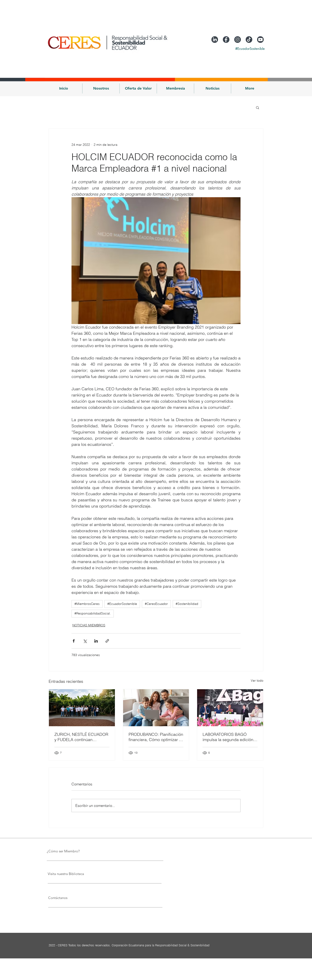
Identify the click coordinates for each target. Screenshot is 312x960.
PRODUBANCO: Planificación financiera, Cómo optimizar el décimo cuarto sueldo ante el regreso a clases (156, 737)
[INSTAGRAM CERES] (237, 39)
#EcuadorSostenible (122, 604)
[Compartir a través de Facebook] (73, 641)
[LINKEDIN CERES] (214, 39)
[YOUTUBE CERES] (260, 39)
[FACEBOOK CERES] (226, 39)
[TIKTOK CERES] (249, 39)
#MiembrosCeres (87, 604)
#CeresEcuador (156, 604)
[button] (100, 88)
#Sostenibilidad (187, 604)
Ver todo (257, 680)
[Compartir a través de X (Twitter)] (85, 641)
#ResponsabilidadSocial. (92, 613)
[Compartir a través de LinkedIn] (96, 641)
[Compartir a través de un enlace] (107, 641)
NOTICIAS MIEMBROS (88, 625)
